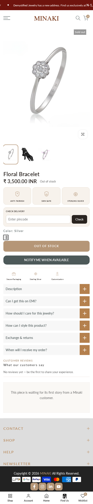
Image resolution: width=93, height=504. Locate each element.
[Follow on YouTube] (59, 486)
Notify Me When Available (46, 260)
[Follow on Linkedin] (50, 486)
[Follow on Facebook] (34, 486)
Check (79, 219)
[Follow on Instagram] (42, 486)
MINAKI (45, 473)
